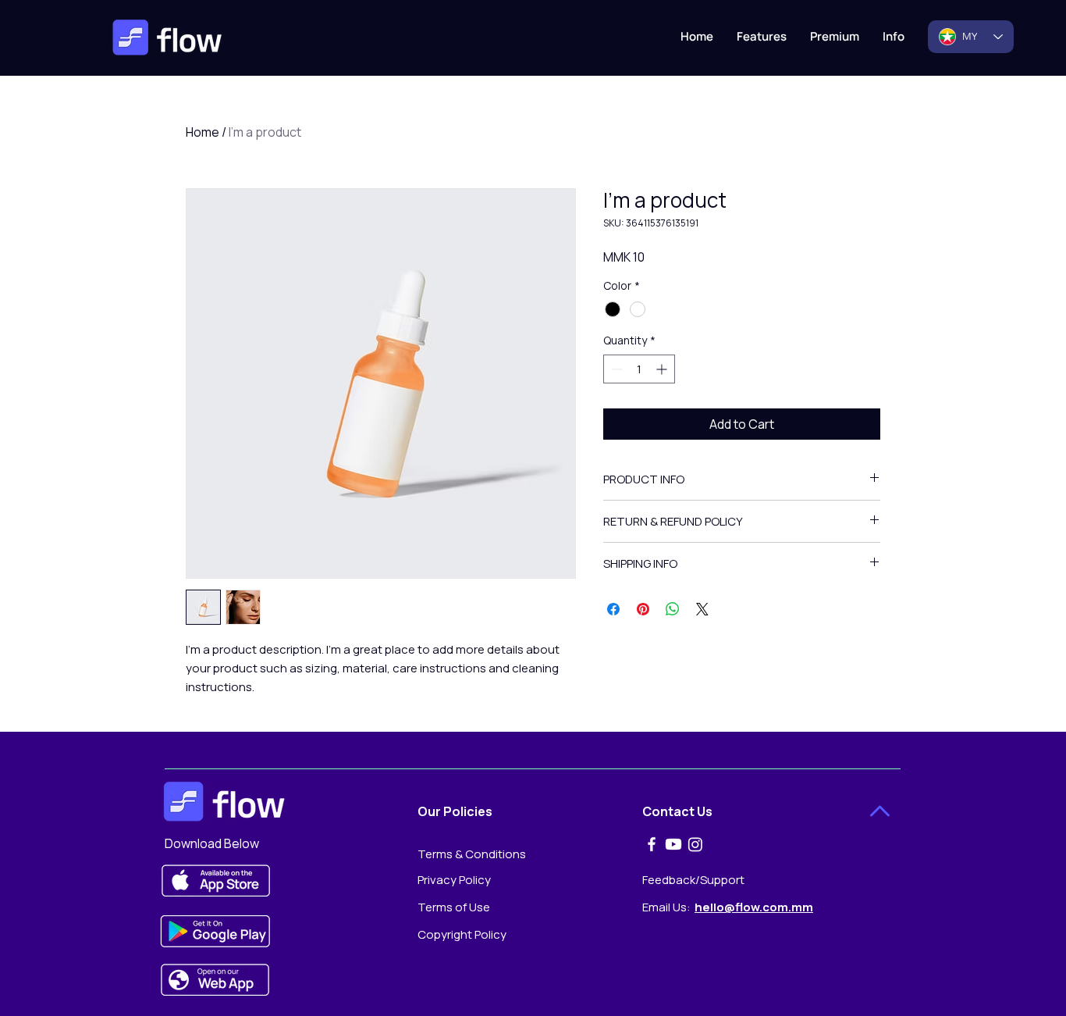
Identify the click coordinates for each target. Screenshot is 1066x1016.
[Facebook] (651, 844)
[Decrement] (615, 369)
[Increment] (663, 369)
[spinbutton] (639, 369)
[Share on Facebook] (613, 609)
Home (202, 132)
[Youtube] (673, 844)
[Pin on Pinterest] (643, 609)
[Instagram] (695, 844)
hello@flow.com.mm (754, 907)
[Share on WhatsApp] (672, 609)
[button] (893, 36)
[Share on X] (702, 609)
